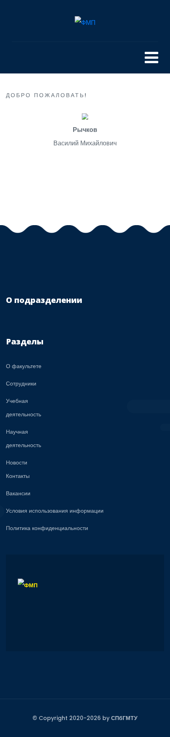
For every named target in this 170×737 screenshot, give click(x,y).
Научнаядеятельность (23, 438)
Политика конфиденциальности (47, 528)
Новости (16, 462)
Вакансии (18, 493)
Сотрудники (21, 383)
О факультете (24, 366)
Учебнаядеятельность (23, 407)
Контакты (18, 476)
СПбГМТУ (124, 718)
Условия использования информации (55, 511)
